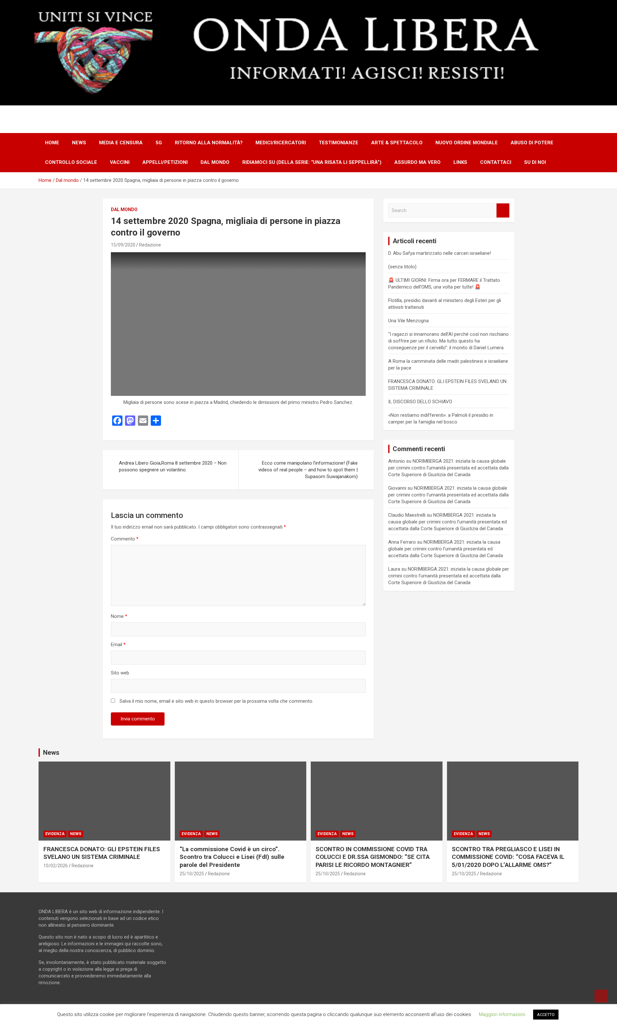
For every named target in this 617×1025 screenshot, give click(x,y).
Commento (125, 539)
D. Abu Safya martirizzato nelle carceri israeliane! (439, 253)
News (79, 143)
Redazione (150, 244)
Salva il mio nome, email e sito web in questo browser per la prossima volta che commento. (216, 701)
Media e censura (121, 143)
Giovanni (397, 488)
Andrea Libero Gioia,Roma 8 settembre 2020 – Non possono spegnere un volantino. (173, 466)
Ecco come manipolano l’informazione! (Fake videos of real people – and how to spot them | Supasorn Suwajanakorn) (308, 469)
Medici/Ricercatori (280, 143)
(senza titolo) (402, 267)
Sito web (120, 673)
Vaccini (120, 162)
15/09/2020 (123, 244)
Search (502, 210)
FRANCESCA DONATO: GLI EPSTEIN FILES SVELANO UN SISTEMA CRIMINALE (101, 853)
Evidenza (55, 834)
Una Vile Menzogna (408, 321)
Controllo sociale (71, 162)
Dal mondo (215, 162)
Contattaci (495, 162)
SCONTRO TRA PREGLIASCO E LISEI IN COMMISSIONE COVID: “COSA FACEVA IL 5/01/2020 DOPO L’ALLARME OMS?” (508, 857)
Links (460, 162)
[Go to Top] (601, 996)
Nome (119, 616)
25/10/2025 (192, 873)
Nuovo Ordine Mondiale (466, 143)
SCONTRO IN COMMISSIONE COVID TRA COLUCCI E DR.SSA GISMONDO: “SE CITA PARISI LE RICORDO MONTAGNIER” (373, 857)
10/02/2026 (55, 865)
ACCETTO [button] (546, 1014)
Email (118, 644)
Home (52, 143)
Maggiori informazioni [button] (502, 1014)
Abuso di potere (532, 143)
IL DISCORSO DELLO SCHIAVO (420, 402)
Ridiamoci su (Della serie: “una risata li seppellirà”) (311, 162)
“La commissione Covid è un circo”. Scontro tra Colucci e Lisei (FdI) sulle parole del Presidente (232, 857)
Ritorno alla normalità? (209, 143)
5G (159, 143)
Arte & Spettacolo (397, 143)
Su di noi (535, 162)
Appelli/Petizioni (165, 162)
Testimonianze (338, 143)
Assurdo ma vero (417, 162)
